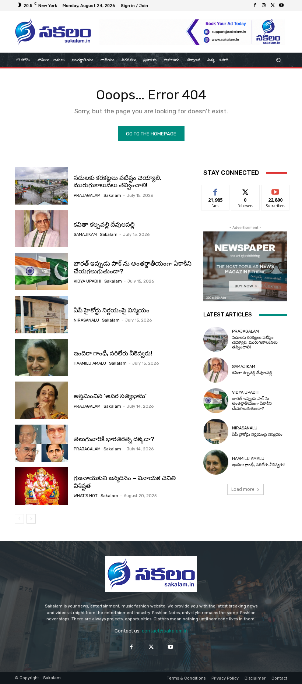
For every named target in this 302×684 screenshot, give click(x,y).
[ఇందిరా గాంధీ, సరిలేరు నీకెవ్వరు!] (41, 357)
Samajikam (85, 235)
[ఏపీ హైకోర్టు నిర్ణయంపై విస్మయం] (41, 314)
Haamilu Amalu (90, 363)
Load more (242, 489)
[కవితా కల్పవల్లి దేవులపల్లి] (41, 229)
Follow (245, 190)
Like (215, 190)
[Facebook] (254, 5)
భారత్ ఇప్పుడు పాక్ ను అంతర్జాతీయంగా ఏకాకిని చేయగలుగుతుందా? (252, 403)
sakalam (112, 195)
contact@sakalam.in (165, 631)
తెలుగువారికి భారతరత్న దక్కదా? (114, 439)
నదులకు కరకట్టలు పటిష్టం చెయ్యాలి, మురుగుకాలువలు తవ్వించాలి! (117, 181)
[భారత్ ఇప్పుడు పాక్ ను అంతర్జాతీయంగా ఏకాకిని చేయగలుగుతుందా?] (41, 271)
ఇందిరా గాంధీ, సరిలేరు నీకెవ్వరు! (113, 353)
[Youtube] (281, 5)
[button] (278, 60)
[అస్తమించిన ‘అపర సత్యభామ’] (41, 400)
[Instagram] (263, 5)
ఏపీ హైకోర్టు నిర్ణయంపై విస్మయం (112, 310)
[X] (272, 5)
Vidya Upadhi (87, 281)
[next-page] (31, 519)
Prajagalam (87, 196)
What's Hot (86, 496)
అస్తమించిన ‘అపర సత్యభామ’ (110, 396)
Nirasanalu (86, 320)
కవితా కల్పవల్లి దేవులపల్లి (104, 224)
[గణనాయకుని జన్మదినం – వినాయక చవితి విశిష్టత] (41, 486)
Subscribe (275, 190)
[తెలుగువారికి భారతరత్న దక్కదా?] (41, 443)
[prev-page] (19, 519)
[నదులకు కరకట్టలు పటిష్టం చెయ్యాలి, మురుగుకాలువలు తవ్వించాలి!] (41, 186)
